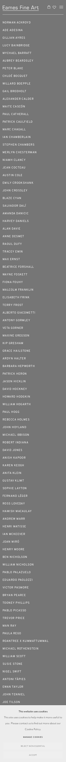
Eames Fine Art (21, 7)
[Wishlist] (55, 6)
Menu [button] (60, 7)
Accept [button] (33, 755)
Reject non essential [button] (33, 746)
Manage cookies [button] (33, 737)
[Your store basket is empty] (49, 7)
